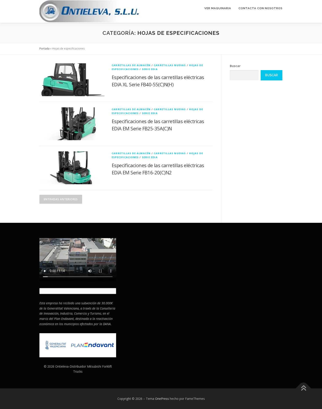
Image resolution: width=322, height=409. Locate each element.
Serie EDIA (150, 69)
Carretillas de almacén (131, 65)
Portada (44, 48)
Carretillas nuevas (170, 65)
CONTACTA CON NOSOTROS (261, 8)
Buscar (235, 66)
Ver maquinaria (217, 8)
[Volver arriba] (303, 388)
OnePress (162, 399)
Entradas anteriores (61, 199)
